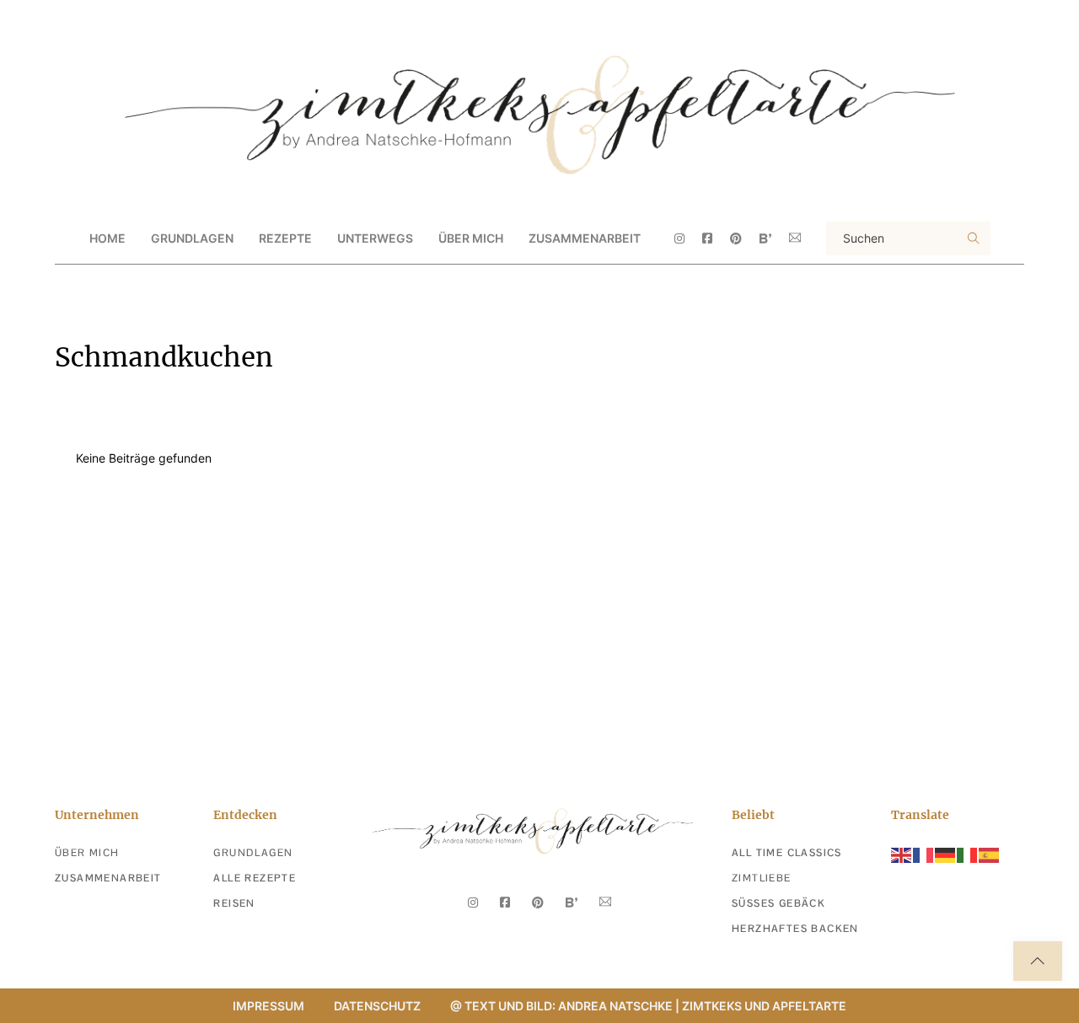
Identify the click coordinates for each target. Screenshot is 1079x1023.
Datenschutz (377, 1006)
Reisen (234, 903)
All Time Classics (787, 853)
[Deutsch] (946, 854)
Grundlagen (253, 853)
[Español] (990, 854)
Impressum (268, 1006)
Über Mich (470, 238)
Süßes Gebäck (778, 903)
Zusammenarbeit (585, 238)
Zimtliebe (762, 878)
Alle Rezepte (254, 878)
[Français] (924, 854)
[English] (902, 854)
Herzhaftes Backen (795, 928)
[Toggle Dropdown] (248, 238)
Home (107, 238)
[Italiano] (968, 854)
